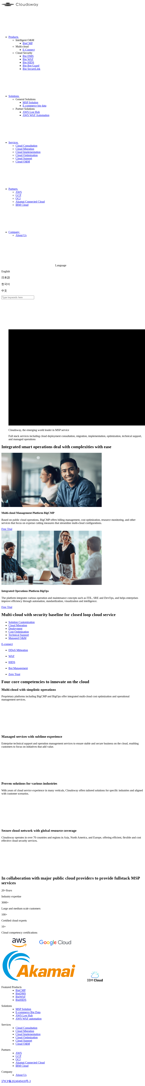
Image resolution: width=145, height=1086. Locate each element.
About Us (21, 1074)
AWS (19, 1052)
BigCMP (21, 990)
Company (14, 232)
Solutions (14, 96)
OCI (18, 1059)
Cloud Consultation (26, 1027)
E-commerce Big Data (28, 1012)
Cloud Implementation (28, 1034)
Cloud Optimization (27, 1037)
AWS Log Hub (24, 1015)
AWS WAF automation (29, 1018)
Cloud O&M (23, 1043)
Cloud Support (24, 1040)
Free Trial (6, 529)
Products (13, 36)
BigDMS (21, 993)
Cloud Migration (25, 1031)
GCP (18, 1056)
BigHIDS (21, 999)
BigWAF (21, 996)
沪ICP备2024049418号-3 (16, 1081)
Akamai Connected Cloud (30, 1062)
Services (13, 142)
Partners (13, 188)
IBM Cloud (22, 1065)
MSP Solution (23, 1009)
